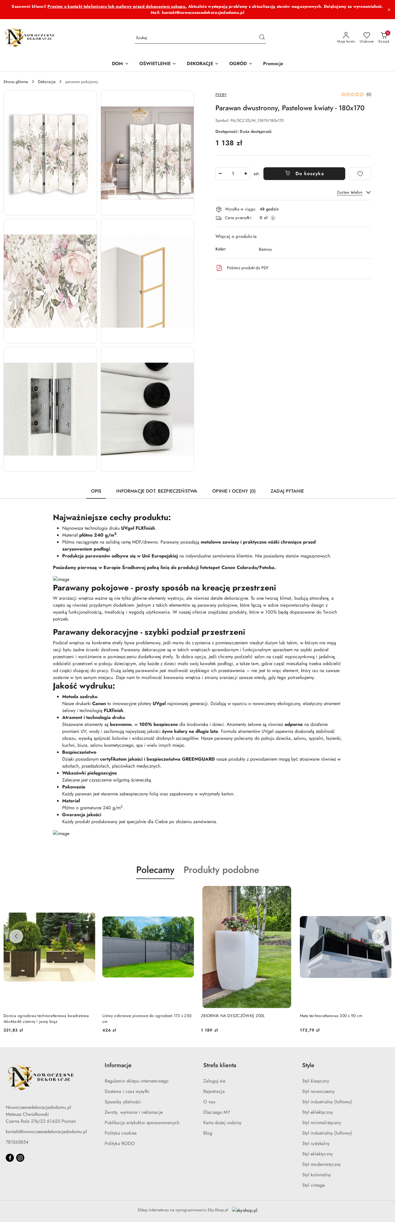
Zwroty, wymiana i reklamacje (134, 1112)
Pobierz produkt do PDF (248, 268)
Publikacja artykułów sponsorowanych (142, 1122)
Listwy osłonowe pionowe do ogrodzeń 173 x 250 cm (147, 1018)
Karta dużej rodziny (222, 1122)
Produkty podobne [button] (221, 869)
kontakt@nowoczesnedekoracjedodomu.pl (46, 1131)
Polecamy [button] (155, 869)
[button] (50, 153)
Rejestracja (214, 1091)
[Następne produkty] (379, 936)
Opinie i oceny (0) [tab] (234, 491)
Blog (208, 1133)
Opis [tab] (96, 491)
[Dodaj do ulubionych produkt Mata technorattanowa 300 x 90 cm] (385, 892)
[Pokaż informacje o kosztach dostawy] (273, 218)
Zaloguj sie (214, 1081)
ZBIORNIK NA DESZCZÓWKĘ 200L (233, 1016)
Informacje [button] (118, 1065)
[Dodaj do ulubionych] (360, 173)
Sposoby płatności (123, 1101)
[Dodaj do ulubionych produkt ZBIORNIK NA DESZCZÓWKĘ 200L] (286, 892)
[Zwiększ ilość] (245, 174)
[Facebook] (10, 1158)
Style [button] (308, 1065)
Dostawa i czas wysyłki (127, 1091)
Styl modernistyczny (321, 1164)
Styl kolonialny (316, 1174)
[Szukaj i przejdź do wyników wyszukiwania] (262, 38)
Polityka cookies (121, 1133)
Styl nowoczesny (318, 1091)
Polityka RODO (120, 1143)
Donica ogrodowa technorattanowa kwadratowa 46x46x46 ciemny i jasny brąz (46, 1018)
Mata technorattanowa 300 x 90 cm (331, 1016)
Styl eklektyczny (317, 1112)
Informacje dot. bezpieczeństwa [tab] (156, 491)
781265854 (17, 1142)
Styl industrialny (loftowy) (327, 1101)
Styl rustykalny (316, 1143)
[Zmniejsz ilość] (220, 174)
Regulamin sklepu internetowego (137, 1081)
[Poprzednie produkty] (16, 936)
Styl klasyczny (315, 1081)
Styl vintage (313, 1185)
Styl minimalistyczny (321, 1122)
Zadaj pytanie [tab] (287, 491)
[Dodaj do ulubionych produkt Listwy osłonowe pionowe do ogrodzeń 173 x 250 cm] (187, 892)
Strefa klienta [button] (219, 1065)
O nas (209, 1101)
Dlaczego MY (216, 1112)
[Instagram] (20, 1158)
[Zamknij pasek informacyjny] (389, 9)
